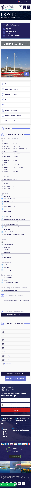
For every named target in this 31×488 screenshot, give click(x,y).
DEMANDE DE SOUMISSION (14, 374)
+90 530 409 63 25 (6, 422)
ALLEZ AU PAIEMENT (15, 456)
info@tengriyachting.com (20, 430)
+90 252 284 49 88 (20, 422)
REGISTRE (15, 410)
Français (21, 1)
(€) (28, 1)
